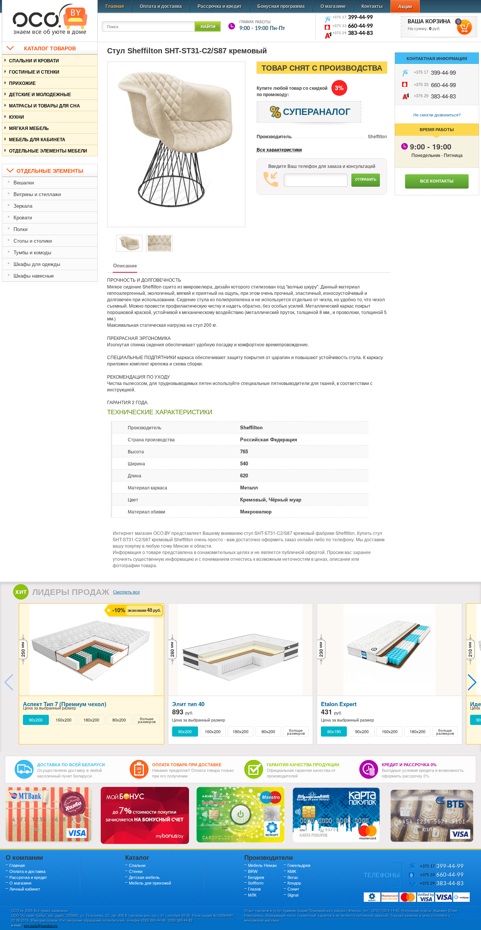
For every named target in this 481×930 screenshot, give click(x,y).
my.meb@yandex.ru (40, 925)
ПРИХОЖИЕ (22, 83)
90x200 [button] (35, 720)
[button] (472, 682)
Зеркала (23, 205)
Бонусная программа (281, 6)
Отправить (365, 179)
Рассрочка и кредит (220, 6)
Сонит (293, 889)
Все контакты (437, 181)
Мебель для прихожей (150, 883)
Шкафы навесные (34, 275)
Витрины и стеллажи (37, 194)
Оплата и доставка (161, 6)
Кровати (23, 217)
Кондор (294, 883)
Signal (292, 895)
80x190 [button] (334, 731)
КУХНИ (16, 116)
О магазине (333, 6)
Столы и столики (33, 240)
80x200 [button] (119, 720)
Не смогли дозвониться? (437, 115)
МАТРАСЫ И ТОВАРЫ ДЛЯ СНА (44, 105)
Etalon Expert (339, 704)
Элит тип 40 (188, 704)
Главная (115, 6)
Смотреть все (126, 592)
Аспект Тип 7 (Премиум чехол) (64, 704)
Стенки (135, 871)
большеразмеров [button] (147, 720)
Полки (20, 229)
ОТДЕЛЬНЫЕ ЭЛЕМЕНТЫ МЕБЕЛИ (48, 150)
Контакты (372, 6)
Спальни (137, 865)
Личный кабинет (24, 889)
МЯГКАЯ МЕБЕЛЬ (29, 128)
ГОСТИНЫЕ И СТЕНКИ (34, 71)
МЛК (252, 895)
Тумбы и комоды (32, 252)
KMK (291, 871)
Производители (268, 857)
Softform (255, 883)
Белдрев (256, 877)
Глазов (254, 889)
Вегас (292, 877)
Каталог (137, 857)
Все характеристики (279, 149)
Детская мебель (144, 877)
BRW (252, 871)
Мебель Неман (262, 865)
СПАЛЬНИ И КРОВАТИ (34, 60)
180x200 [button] (91, 720)
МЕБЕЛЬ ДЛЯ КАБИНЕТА (37, 139)
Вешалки (24, 182)
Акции (405, 6)
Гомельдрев (298, 865)
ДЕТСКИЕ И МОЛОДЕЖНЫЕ (40, 94)
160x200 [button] (63, 720)
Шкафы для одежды (37, 263)
